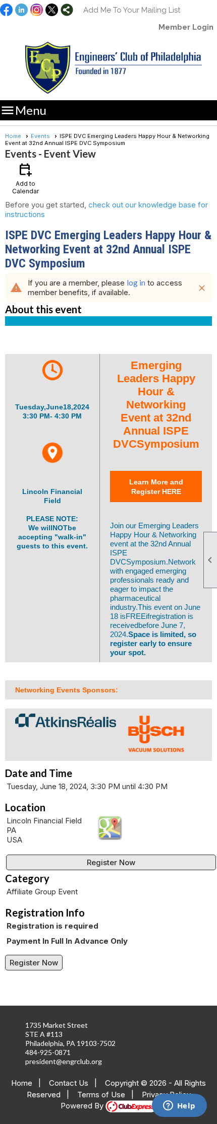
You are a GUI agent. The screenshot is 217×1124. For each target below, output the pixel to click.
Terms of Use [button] (101, 1094)
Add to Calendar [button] (25, 178)
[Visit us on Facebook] (6, 11)
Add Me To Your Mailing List (131, 10)
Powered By (83, 1105)
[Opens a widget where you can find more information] (179, 1106)
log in (136, 282)
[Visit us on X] (51, 11)
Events (40, 135)
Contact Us (68, 1083)
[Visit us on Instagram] (36, 11)
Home (13, 135)
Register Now (111, 862)
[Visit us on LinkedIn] (21, 11)
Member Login (185, 27)
